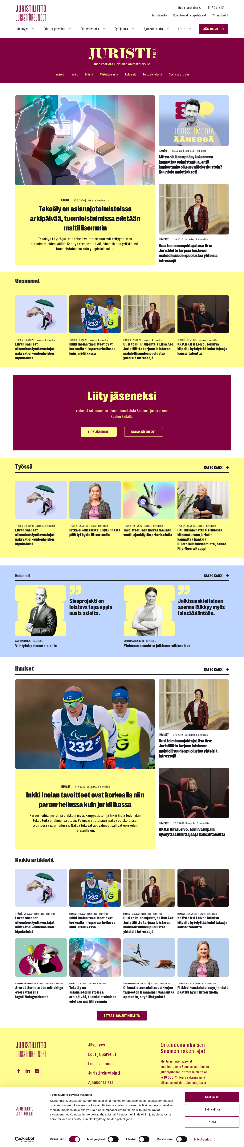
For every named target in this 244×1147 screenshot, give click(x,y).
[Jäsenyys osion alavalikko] (33, 29)
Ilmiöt (74, 74)
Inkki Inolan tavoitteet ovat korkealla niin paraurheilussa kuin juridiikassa (92, 349)
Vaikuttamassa (109, 74)
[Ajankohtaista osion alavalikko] (167, 29)
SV (216, 7)
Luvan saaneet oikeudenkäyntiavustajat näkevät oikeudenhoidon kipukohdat (35, 351)
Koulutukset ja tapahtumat (189, 15)
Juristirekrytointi (104, 1073)
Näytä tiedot (202, 1139)
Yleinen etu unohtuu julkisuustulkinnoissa (157, 646)
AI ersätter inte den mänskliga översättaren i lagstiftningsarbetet (39, 992)
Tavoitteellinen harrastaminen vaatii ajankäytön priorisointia (147, 532)
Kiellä (212, 1121)
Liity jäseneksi (99, 432)
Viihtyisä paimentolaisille (36, 646)
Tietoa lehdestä (152, 74)
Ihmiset (59, 74)
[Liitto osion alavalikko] (190, 29)
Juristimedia (159, 15)
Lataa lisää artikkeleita (122, 1015)
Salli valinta (212, 1109)
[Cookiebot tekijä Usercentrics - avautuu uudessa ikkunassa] (24, 1139)
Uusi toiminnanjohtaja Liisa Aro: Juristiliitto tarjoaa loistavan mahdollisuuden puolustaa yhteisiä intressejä (188, 253)
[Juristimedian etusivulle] (122, 57)
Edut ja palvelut (54, 29)
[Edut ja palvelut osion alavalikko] (69, 29)
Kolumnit (130, 74)
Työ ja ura (121, 29)
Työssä (89, 74)
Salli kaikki (212, 1096)
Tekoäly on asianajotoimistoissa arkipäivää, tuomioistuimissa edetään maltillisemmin (85, 218)
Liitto (181, 29)
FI (209, 7)
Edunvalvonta (89, 29)
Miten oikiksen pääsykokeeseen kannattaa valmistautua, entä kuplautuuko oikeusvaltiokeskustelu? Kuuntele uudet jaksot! (190, 164)
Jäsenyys (22, 29)
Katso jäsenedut (143, 432)
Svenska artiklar (179, 74)
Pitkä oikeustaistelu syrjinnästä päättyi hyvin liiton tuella (95, 532)
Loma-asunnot (101, 1063)
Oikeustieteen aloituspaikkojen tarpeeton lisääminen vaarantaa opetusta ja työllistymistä (148, 992)
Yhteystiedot (220, 15)
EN (223, 7)
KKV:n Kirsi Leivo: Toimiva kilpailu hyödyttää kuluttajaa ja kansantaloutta (202, 349)
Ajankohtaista (153, 29)
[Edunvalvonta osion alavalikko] (104, 29)
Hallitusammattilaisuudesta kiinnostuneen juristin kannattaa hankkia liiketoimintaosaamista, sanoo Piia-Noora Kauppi (201, 539)
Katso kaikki (214, 468)
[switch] (113, 1139)
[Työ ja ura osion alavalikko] (133, 29)
